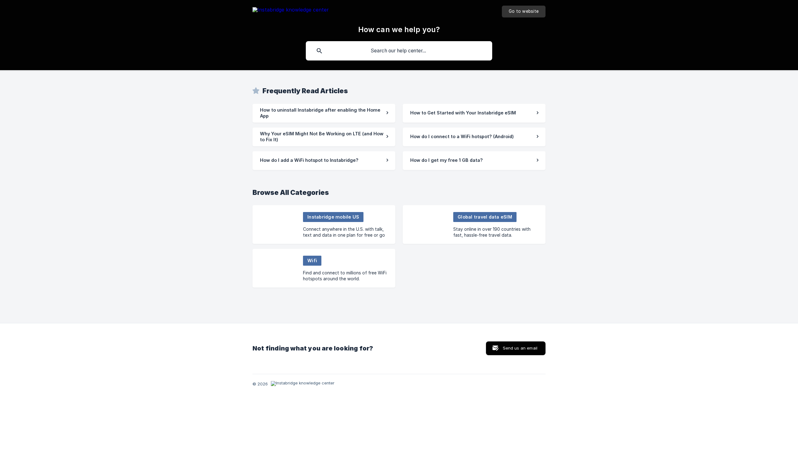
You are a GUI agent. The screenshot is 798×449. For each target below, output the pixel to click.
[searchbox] (399, 50)
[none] (290, 11)
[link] (323, 113)
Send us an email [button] (520, 347)
